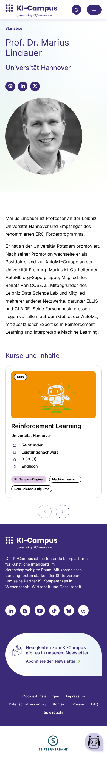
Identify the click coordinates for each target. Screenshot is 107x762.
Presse (78, 704)
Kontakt (59, 704)
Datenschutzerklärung (27, 704)
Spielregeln (53, 712)
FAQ (94, 704)
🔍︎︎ (76, 9)
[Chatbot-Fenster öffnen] (94, 743)
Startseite (13, 28)
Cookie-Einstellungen (40, 696)
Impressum (75, 696)
